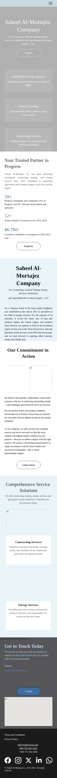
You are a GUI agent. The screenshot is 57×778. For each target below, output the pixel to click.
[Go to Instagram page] (18, 760)
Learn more (28, 465)
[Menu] (50, 3)
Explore (28, 53)
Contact (28, 691)
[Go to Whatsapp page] (49, 760)
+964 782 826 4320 (28, 748)
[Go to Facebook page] (8, 760)
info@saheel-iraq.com (28, 745)
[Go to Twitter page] (28, 760)
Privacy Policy (11, 739)
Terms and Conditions (15, 735)
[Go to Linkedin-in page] (39, 760)
